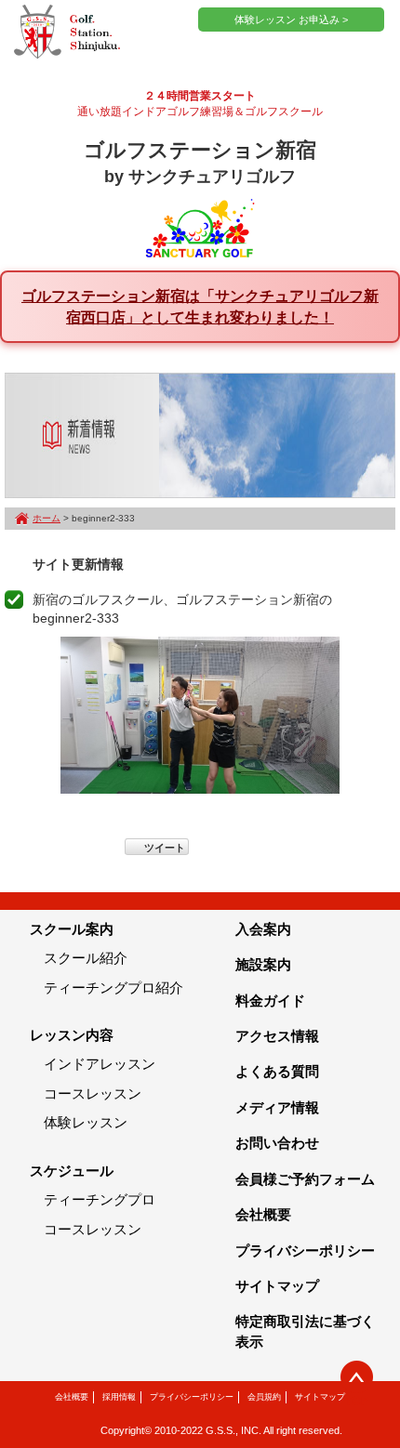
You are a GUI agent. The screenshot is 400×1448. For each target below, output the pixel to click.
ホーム (46, 518)
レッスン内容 (71, 1035)
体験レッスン (85, 1122)
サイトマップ (277, 1286)
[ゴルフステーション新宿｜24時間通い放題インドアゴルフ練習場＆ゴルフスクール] (67, 32)
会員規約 (264, 1397)
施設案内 (263, 964)
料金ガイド (270, 1000)
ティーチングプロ (99, 1199)
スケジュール (71, 1170)
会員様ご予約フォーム (305, 1179)
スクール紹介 (85, 958)
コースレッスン (92, 1093)
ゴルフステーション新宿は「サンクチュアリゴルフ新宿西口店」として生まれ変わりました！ (200, 306)
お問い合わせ (277, 1143)
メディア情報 (277, 1107)
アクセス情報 (277, 1036)
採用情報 (119, 1397)
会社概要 (263, 1214)
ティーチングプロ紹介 (113, 987)
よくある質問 (277, 1071)
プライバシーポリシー (305, 1250)
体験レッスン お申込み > (291, 19)
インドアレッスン (99, 1064)
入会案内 (263, 929)
